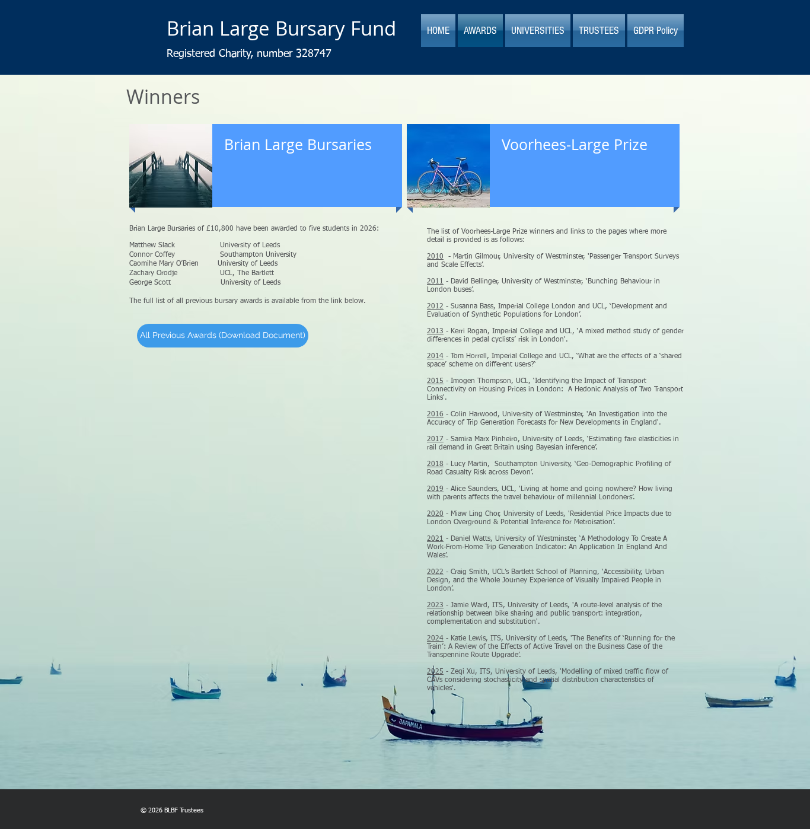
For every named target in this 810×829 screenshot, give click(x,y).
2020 (435, 514)
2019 (435, 489)
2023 (435, 605)
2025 (435, 671)
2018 (435, 464)
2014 (435, 356)
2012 (435, 306)
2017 (435, 439)
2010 (435, 256)
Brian (190, 28)
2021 (435, 539)
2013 (435, 331)
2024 (435, 638)
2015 (435, 381)
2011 (435, 281)
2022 (435, 572)
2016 (435, 414)
